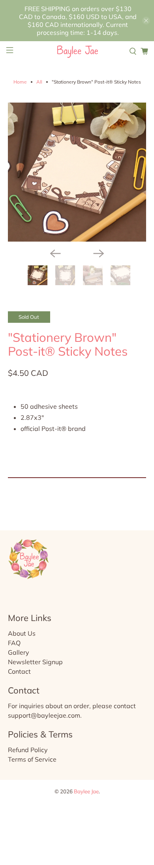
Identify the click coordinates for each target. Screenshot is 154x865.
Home (20, 82)
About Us (22, 633)
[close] (146, 21)
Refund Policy (28, 750)
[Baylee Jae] (77, 51)
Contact (19, 671)
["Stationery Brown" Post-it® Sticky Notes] (77, 172)
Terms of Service (32, 759)
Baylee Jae (86, 791)
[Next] (99, 253)
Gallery (18, 652)
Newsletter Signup (35, 662)
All (39, 82)
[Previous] (55, 253)
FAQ (14, 643)
